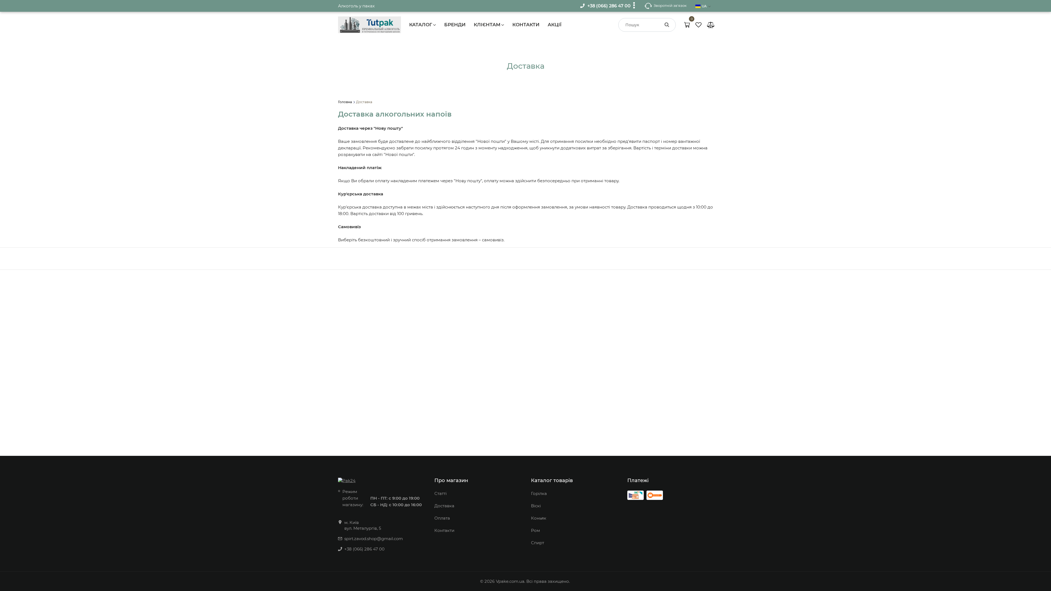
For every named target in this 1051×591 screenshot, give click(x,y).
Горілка (539, 493)
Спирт (537, 542)
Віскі (536, 505)
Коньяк (538, 518)
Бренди (455, 24)
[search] (667, 24)
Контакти (525, 24)
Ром (535, 530)
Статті (440, 493)
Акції (554, 24)
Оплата (442, 518)
